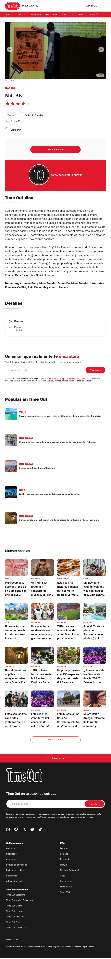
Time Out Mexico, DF (16, 928)
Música (64, 15)
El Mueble (65, 859)
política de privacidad (76, 379)
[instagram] (8, 829)
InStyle (63, 865)
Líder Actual (66, 887)
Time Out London (14, 911)
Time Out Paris (13, 922)
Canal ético (11, 876)
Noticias (9, 15)
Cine (72, 15)
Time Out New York (15, 917)
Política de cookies (15, 870)
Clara (62, 876)
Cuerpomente (66, 881)
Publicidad (11, 854)
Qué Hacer (21, 15)
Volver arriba (58, 758)
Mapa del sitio (12, 940)
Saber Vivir (65, 892)
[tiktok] (40, 829)
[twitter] (24, 829)
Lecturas (64, 848)
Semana (64, 854)
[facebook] (16, 829)
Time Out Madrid (14, 906)
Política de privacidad (16, 865)
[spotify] (32, 829)
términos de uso (56, 379)
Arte (47, 15)
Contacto (10, 848)
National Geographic (70, 870)
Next (101, 49)
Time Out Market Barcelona (19, 900)
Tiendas (81, 15)
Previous (10, 49)
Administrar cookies (15, 881)
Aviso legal (11, 859)
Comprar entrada (55, 150)
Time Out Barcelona (15, 895)
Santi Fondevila (73, 175)
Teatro (55, 15)
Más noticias (55, 740)
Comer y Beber (35, 15)
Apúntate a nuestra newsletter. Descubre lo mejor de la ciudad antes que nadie (43, 362)
